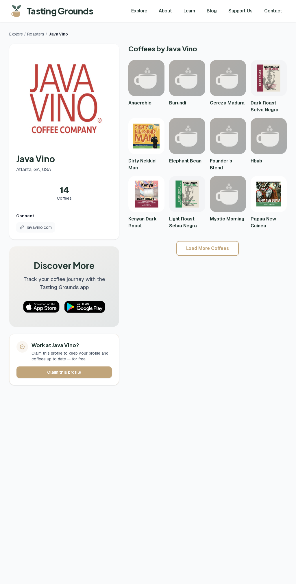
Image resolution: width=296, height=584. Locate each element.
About (165, 11)
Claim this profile (64, 372)
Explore (139, 11)
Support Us (240, 11)
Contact (273, 11)
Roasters (35, 34)
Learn (189, 11)
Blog (212, 11)
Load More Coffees (207, 248)
